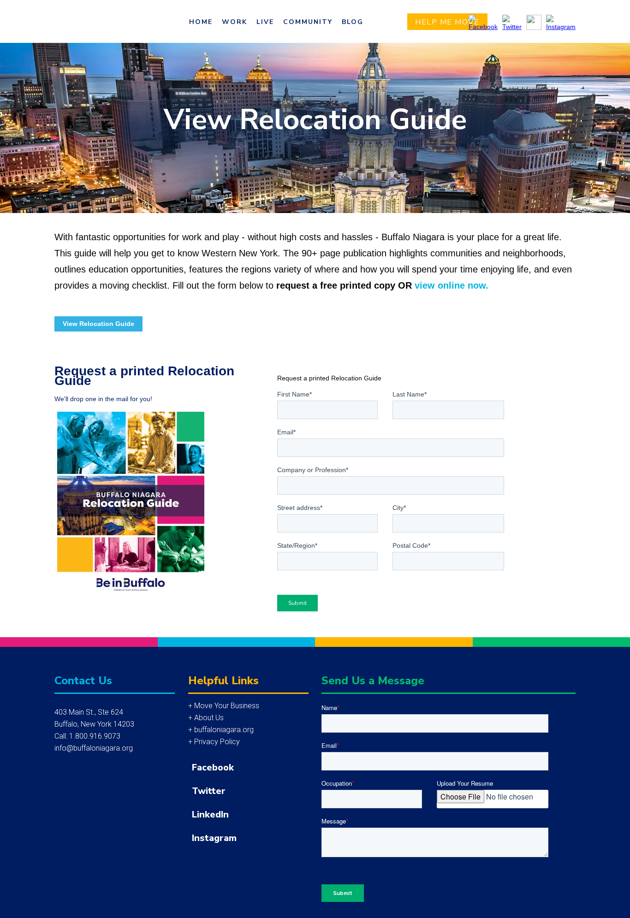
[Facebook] (429, 766)
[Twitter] (429, 790)
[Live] (265, 22)
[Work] (235, 22)
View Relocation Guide (98, 323)
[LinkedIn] (429, 813)
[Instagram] (429, 837)
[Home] (201, 22)
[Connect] (352, 22)
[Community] (308, 22)
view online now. (451, 285)
